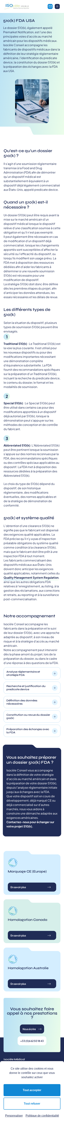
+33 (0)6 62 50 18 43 (32, 1040)
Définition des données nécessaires (21, 702)
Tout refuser (32, 1103)
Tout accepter (32, 1090)
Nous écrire (29, 1029)
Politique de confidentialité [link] (42, 1115)
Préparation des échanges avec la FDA (27, 731)
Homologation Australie (28, 968)
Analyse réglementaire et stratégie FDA (23, 673)
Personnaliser (14, 1115)
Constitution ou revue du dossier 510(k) (28, 716)
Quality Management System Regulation (31, 577)
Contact (50, 6)
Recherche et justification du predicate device (26, 687)
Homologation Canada (27, 920)
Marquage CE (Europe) (27, 871)
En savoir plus (18, 887)
